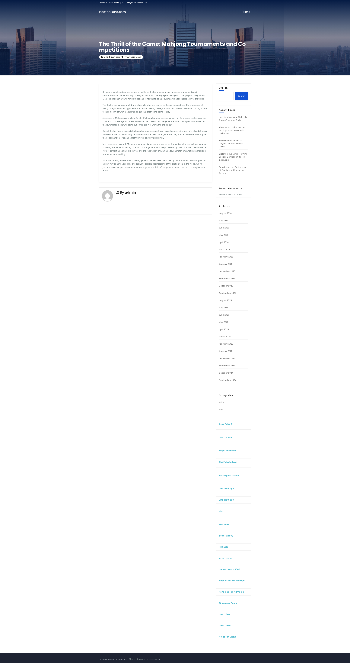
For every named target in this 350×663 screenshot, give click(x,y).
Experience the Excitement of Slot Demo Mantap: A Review (233, 170)
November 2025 (227, 278)
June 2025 (224, 314)
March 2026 (225, 249)
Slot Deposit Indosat (229, 475)
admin (130, 192)
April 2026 (224, 242)
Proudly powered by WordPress (113, 659)
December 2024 (227, 358)
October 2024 (226, 372)
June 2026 (224, 227)
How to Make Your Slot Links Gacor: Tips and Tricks (233, 118)
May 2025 (224, 322)
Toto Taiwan (225, 558)
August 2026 (225, 213)
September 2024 (227, 380)
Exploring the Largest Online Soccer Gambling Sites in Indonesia (233, 156)
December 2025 (227, 271)
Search (223, 87)
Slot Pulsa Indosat (228, 462)
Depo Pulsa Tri (226, 423)
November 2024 (227, 365)
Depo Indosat (226, 437)
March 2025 (225, 336)
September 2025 (227, 293)
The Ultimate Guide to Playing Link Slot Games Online (231, 143)
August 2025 (225, 300)
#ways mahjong (133, 57)
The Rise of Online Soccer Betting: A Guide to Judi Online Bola (232, 130)
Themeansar (154, 659)
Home (246, 11)
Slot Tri (222, 511)
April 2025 (224, 329)
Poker (222, 402)
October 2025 (226, 285)
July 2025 (223, 307)
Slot (106, 57)
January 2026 (225, 264)
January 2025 (226, 351)
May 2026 (223, 235)
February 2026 (226, 256)
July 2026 (223, 220)
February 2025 (226, 343)
